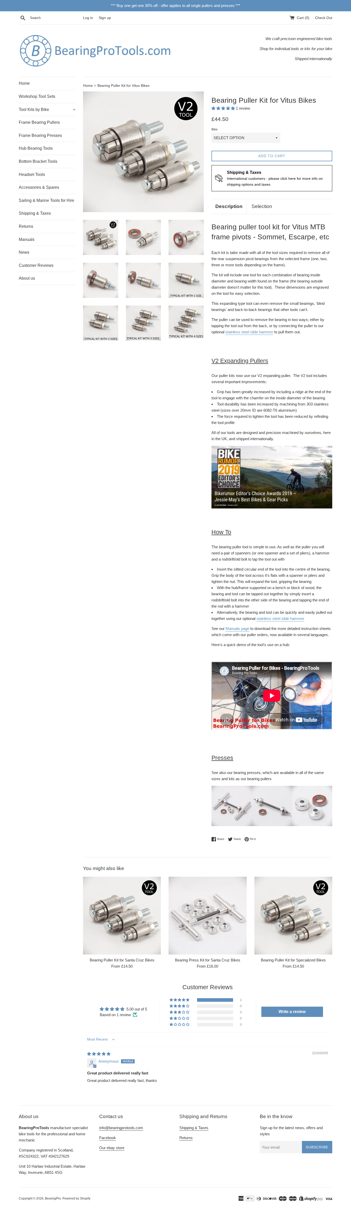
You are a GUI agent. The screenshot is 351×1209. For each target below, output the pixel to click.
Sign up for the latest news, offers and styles (291, 1131)
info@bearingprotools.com (121, 1128)
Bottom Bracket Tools (38, 161)
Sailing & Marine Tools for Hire (46, 200)
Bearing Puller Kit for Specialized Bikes (293, 960)
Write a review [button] (292, 1011)
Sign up (105, 18)
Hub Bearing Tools (36, 148)
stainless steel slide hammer (249, 332)
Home (24, 83)
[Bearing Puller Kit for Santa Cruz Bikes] (122, 916)
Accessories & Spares (39, 187)
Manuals (26, 239)
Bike (214, 129)
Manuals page (237, 628)
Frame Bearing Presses (40, 135)
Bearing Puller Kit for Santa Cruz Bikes (122, 960)
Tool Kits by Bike (47, 109)
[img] (98, 1054)
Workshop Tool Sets (37, 96)
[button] (223, 108)
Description (229, 206)
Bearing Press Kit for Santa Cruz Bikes (207, 960)
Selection (262, 206)
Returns (26, 226)
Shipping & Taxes (35, 213)
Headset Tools (32, 174)
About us (27, 278)
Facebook (107, 1138)
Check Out (323, 18)
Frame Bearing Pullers (39, 122)
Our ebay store (111, 1148)
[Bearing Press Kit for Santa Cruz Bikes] (207, 916)
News (24, 252)
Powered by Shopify (76, 1198)
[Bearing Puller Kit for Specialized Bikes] (293, 916)
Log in (88, 18)
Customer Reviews (36, 265)
